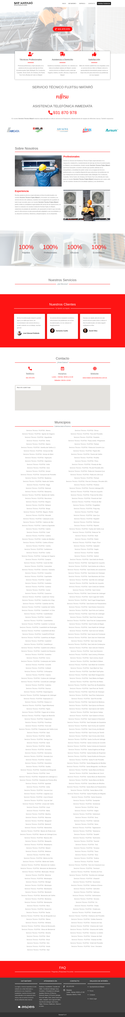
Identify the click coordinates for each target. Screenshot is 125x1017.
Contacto (91, 3)
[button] (76, 3)
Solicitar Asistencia (104, 3)
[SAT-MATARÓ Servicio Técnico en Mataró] (23, 4)
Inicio (64, 3)
